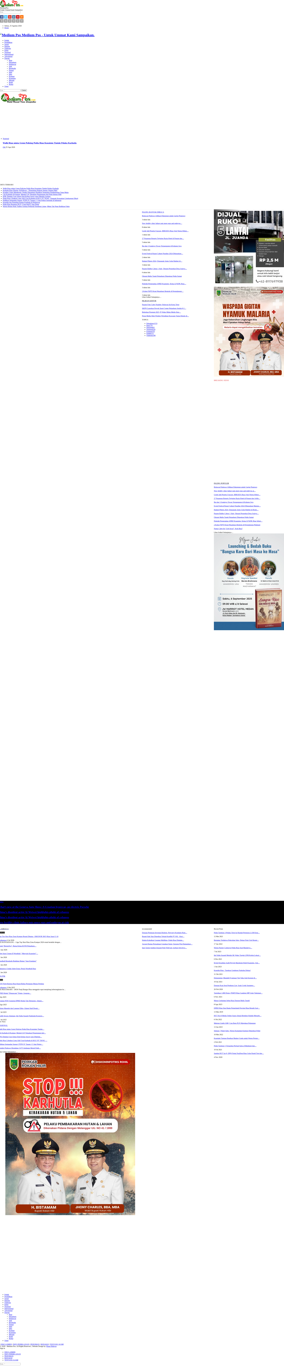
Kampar (12, 76)
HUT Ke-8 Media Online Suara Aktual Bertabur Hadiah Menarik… (237, 1016)
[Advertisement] (142, 119)
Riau (10, 60)
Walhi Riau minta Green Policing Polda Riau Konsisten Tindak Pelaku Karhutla (40, 143)
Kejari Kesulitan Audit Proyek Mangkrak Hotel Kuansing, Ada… (237, 963)
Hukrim (7, 46)
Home (6, 28)
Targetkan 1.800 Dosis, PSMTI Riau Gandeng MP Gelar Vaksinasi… (238, 993)
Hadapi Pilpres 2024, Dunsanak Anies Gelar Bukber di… (162, 261)
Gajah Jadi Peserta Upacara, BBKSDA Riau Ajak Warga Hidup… (165, 231)
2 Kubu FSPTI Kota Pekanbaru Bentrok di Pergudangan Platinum (237, 525)
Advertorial (8, 56)
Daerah (7, 58)
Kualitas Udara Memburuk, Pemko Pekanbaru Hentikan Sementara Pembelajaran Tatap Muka (36, 192)
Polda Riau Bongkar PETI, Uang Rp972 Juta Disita (21, 204)
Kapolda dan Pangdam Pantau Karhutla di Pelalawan (21, 202)
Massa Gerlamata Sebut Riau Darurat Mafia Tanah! (232, 1001)
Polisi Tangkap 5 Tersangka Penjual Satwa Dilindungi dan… (235, 1046)
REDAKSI (45, 1344)
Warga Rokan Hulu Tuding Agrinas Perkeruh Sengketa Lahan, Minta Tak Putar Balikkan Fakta (36, 206)
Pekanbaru (12, 62)
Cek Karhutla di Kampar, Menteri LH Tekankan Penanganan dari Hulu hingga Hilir (32, 194)
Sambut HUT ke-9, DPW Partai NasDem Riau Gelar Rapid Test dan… (239, 1053)
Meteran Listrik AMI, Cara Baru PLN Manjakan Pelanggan (235, 1023)
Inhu (10, 74)
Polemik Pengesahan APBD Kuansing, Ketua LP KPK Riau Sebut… (238, 521)
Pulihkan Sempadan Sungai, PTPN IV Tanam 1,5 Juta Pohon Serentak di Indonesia (32, 200)
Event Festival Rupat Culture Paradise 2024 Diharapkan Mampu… (237, 506)
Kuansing (12, 78)
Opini (6, 86)
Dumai (11, 70)
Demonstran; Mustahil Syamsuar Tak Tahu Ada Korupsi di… (235, 978)
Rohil (11, 82)
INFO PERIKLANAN (21, 1344)
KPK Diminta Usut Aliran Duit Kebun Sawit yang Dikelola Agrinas (26, 196)
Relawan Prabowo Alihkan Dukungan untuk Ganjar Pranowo (163, 216)
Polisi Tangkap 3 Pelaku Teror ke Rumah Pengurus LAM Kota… (237, 933)
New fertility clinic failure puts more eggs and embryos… (162, 223)
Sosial (6, 44)
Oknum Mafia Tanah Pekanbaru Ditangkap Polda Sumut (162, 276)
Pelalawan (12, 64)
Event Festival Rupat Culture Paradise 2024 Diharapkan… (162, 254)
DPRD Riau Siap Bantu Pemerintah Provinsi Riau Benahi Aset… (237, 1008)
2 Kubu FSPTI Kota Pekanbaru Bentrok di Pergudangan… (162, 291)
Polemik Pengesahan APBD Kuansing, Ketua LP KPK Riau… (164, 284)
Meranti (11, 80)
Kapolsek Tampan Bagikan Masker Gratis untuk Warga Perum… (236, 1038)
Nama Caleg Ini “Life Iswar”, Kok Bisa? (228, 529)
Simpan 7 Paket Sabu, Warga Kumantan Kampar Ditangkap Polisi (237, 1031)
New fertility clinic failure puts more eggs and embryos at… (235, 491)
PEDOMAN (35, 1344)
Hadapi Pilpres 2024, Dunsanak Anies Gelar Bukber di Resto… (236, 510)
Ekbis (6, 50)
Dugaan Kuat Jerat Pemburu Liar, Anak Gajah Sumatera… (234, 985)
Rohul (11, 84)
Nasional (7, 52)
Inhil (10, 72)
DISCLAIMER (6, 1344)
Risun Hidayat (51, 1346)
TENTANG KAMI (57, 1344)
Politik (6, 40)
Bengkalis (12, 68)
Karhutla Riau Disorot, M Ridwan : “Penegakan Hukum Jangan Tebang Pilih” (30, 190)
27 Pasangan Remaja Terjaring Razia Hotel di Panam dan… (163, 238)
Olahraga (7, 48)
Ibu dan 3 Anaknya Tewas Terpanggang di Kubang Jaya (161, 246)
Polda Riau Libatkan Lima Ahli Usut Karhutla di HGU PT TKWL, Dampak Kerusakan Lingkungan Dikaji (40, 198)
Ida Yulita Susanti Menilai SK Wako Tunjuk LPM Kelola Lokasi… (237, 955)
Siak (10, 66)
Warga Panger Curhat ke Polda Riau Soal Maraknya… (233, 948)
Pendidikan (8, 42)
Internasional (8, 54)
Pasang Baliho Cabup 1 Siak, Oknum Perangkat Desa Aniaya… (164, 269)
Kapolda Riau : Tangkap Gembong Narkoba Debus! (232, 970)
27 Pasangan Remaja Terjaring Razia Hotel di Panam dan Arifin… (237, 498)
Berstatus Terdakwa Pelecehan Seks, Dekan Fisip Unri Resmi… (236, 940)
